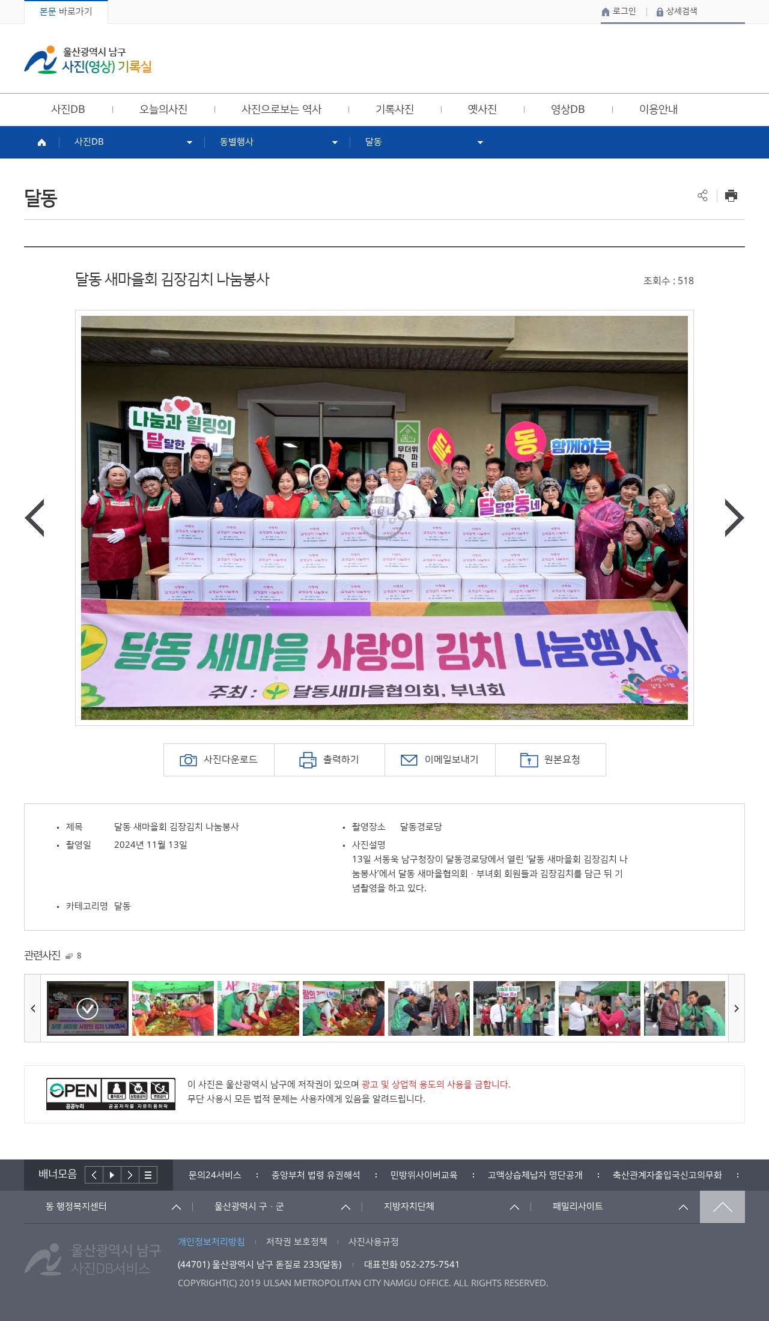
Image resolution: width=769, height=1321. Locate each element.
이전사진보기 (34, 518)
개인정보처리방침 (211, 1242)
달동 (373, 142)
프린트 (731, 195)
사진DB (89, 142)
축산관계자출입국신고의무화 (667, 1175)
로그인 (624, 11)
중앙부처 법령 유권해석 (316, 1175)
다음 (130, 1174)
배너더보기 (148, 1174)
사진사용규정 (373, 1242)
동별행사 (237, 142)
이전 (94, 1174)
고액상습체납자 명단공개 (535, 1175)
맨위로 (722, 1207)
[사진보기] (88, 1008)
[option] (384, 518)
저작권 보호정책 (296, 1242)
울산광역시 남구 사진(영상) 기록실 (87, 60)
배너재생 (112, 1174)
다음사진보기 (734, 518)
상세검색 (682, 11)
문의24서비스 (215, 1175)
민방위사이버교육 (424, 1175)
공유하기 (702, 195)
